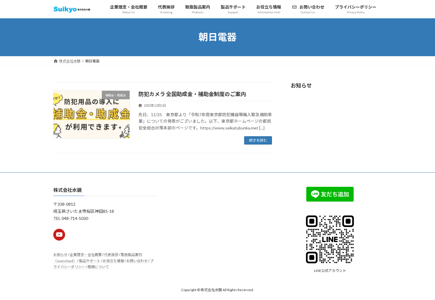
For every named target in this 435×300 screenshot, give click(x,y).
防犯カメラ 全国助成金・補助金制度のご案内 (192, 94)
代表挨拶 (111, 254)
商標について (98, 267)
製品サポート (89, 261)
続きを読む (258, 140)
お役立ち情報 (113, 261)
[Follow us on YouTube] (59, 235)
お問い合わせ (137, 261)
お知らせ (60, 254)
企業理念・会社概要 (86, 254)
